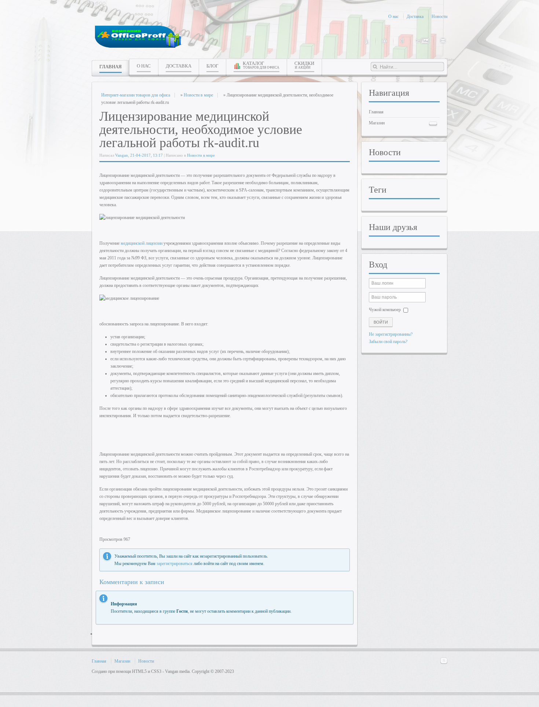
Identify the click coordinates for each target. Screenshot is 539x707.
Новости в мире (201, 155)
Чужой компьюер (385, 309)
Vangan (121, 155)
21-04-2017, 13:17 (146, 155)
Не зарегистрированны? (390, 334)
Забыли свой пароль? (388, 341)
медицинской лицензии (141, 243)
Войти (381, 322)
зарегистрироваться (174, 563)
